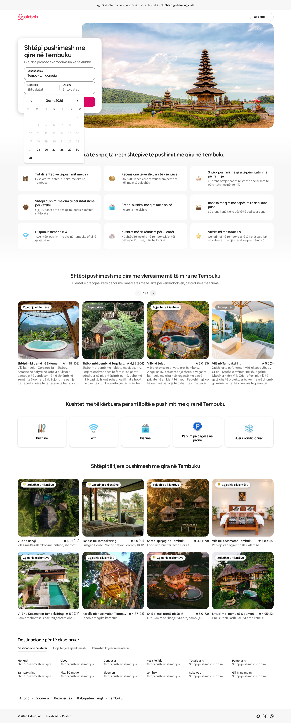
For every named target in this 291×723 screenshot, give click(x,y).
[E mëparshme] (138, 293)
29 (69, 149)
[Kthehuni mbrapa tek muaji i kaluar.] (31, 101)
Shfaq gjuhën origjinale (179, 5)
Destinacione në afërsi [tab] (32, 648)
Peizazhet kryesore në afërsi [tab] (110, 648)
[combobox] (59, 75)
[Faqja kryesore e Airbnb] (28, 16)
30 (77, 149)
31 (30, 158)
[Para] (153, 293)
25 (38, 149)
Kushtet (67, 716)
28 (62, 149)
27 (54, 149)
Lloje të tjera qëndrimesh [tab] (69, 648)
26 (46, 149)
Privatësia (52, 716)
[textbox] (41, 89)
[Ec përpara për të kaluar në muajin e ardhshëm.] (77, 101)
